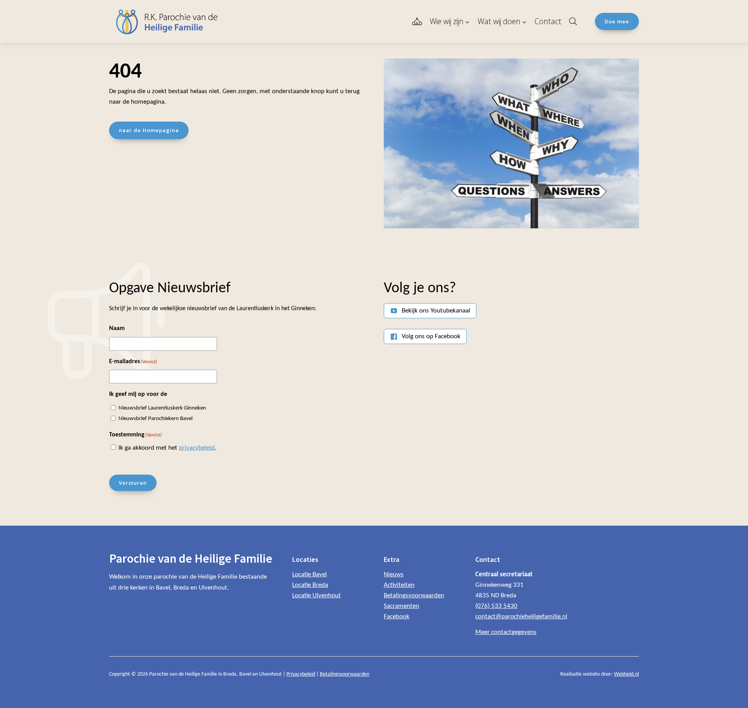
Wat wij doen (499, 21)
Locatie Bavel (309, 574)
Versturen (133, 482)
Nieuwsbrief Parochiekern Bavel (155, 419)
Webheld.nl (626, 674)
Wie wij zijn (447, 21)
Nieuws (394, 574)
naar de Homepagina (149, 130)
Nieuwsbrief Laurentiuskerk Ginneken (162, 408)
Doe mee (617, 21)
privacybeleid (197, 448)
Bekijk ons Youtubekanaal (436, 310)
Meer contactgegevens (505, 632)
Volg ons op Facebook (431, 336)
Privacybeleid (300, 674)
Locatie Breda (310, 585)
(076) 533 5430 (496, 606)
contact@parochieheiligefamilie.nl (521, 616)
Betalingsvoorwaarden (414, 595)
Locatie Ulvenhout (316, 595)
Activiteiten (399, 585)
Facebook (396, 616)
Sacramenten (401, 606)
